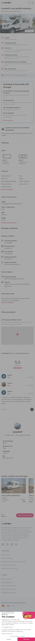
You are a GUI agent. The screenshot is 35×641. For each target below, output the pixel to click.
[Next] (24, 485)
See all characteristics (9, 223)
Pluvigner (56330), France (13, 11)
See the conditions (7, 302)
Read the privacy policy (7, 633)
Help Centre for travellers (9, 568)
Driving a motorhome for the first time (13, 561)
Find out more (8, 120)
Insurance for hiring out (8, 586)
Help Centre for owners (8, 592)
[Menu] (31, 3)
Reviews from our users (8, 565)
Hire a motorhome (7, 558)
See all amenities (7, 189)
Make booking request (25, 515)
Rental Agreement (7, 582)
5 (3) (4, 11)
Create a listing (6, 579)
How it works (5, 555)
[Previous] (3, 485)
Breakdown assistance (8, 589)
